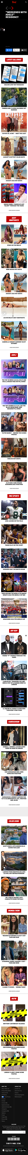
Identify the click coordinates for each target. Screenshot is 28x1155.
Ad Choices (4, 1094)
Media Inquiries (18, 1096)
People (3, 1115)
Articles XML (4, 1102)
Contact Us (17, 1088)
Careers (16, 1092)
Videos (3, 1121)
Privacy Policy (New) (6, 1090)
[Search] (26, 2)
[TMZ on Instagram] (18, 1139)
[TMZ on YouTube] (15, 1139)
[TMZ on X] (12, 1139)
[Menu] (2, 2)
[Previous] (7, 8)
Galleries (4, 1113)
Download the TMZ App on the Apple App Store (7, 1150)
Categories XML (5, 1111)
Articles (3, 1100)
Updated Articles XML (7, 1107)
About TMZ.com (5, 1088)
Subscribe (24, 1132)
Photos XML (4, 1119)
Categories (4, 1109)
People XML (4, 1117)
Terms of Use (5, 1092)
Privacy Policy (9, 1129)
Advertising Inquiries (19, 1094)
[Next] (12, 8)
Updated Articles (5, 1104)
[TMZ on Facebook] (9, 1139)
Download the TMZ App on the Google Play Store (20, 1150)
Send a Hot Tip (18, 1090)
